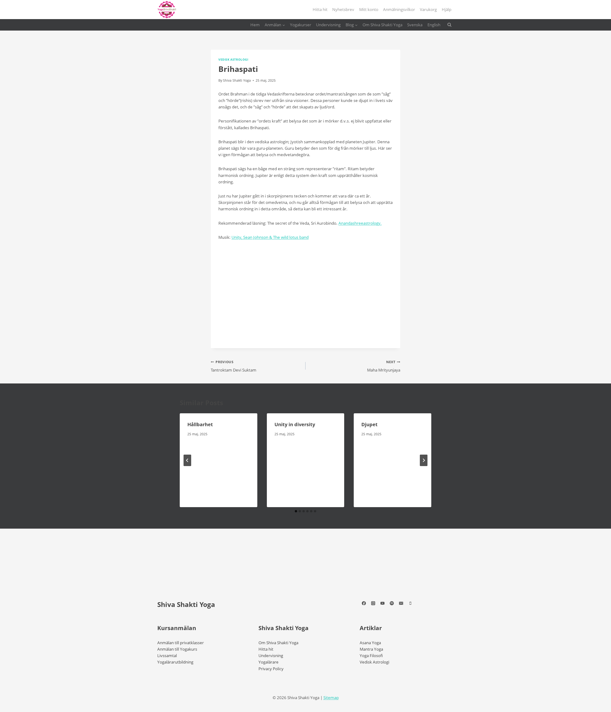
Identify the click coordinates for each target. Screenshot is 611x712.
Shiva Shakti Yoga (186, 604)
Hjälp (446, 9)
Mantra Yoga (371, 649)
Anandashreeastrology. (360, 223)
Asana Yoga (370, 642)
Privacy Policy (271, 668)
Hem (255, 24)
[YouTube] (382, 603)
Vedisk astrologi (233, 59)
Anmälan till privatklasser (180, 642)
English (433, 24)
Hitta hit (320, 9)
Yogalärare (268, 662)
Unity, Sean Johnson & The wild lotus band (270, 237)
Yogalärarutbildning (175, 662)
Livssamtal (167, 655)
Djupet (369, 424)
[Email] (401, 603)
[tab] (296, 511)
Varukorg (428, 9)
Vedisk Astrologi (374, 662)
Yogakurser (300, 24)
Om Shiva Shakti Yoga (382, 24)
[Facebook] (364, 603)
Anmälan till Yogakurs (177, 649)
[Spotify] (392, 603)
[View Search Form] (449, 25)
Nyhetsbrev (343, 9)
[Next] (423, 460)
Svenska (414, 24)
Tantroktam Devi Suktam (233, 366)
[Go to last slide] (187, 460)
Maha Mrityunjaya (383, 366)
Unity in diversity (294, 424)
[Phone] (410, 603)
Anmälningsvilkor (399, 9)
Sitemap (331, 697)
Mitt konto (368, 9)
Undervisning (328, 24)
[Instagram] (373, 603)
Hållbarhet (200, 424)
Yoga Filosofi (371, 655)
